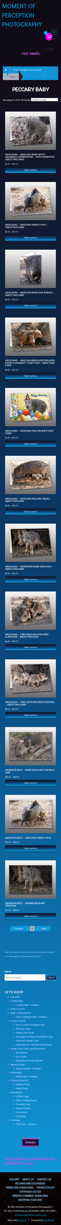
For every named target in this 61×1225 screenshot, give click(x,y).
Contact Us (44, 1179)
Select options (30, 170)
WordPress (48, 1220)
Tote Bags (21, 1116)
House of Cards (17, 1020)
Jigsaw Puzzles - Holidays (28, 1068)
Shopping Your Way (30, 1200)
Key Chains (21, 1056)
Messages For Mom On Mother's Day (34, 1036)
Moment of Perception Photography (22, 15)
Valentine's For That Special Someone (34, 1044)
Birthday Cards (23, 1028)
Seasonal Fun (16, 1092)
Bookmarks (21, 1052)
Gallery (14, 1179)
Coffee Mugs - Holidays (27, 1004)
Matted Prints (23, 1084)
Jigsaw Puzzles (17, 1064)
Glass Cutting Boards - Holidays (31, 1016)
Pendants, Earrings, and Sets (29, 1060)
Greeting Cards (23, 1104)
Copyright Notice (30, 1191)
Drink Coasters (17, 1008)
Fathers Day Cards (25, 1032)
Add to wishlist (51, 127)
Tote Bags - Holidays (26, 1124)
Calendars (15, 996)
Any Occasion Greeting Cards (30, 1024)
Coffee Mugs (16, 1000)
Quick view (50, 120)
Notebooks (16, 1072)
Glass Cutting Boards (20, 1012)
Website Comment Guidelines (30, 1195)
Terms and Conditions (19, 1187)
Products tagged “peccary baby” (27, 70)
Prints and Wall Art (19, 1080)
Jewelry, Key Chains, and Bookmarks (28, 1048)
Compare (50, 113)
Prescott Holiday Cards (27, 1040)
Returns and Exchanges (30, 1183)
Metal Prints (22, 1088)
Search (8, 971)
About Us (28, 1179)
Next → (45, 928)
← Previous (17, 928)
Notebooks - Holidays (27, 1076)
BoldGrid (22, 1220)
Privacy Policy (46, 1187)
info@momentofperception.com (30, 1214)
